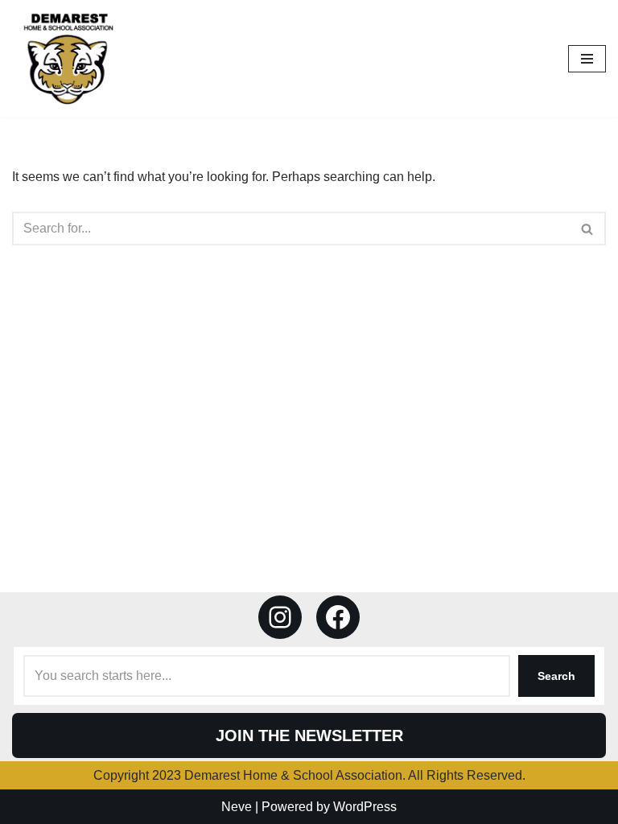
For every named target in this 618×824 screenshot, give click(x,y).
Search (556, 676)
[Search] (588, 228)
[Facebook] (338, 617)
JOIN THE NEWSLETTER (309, 735)
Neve (236, 807)
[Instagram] (280, 617)
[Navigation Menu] (587, 58)
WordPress (365, 807)
